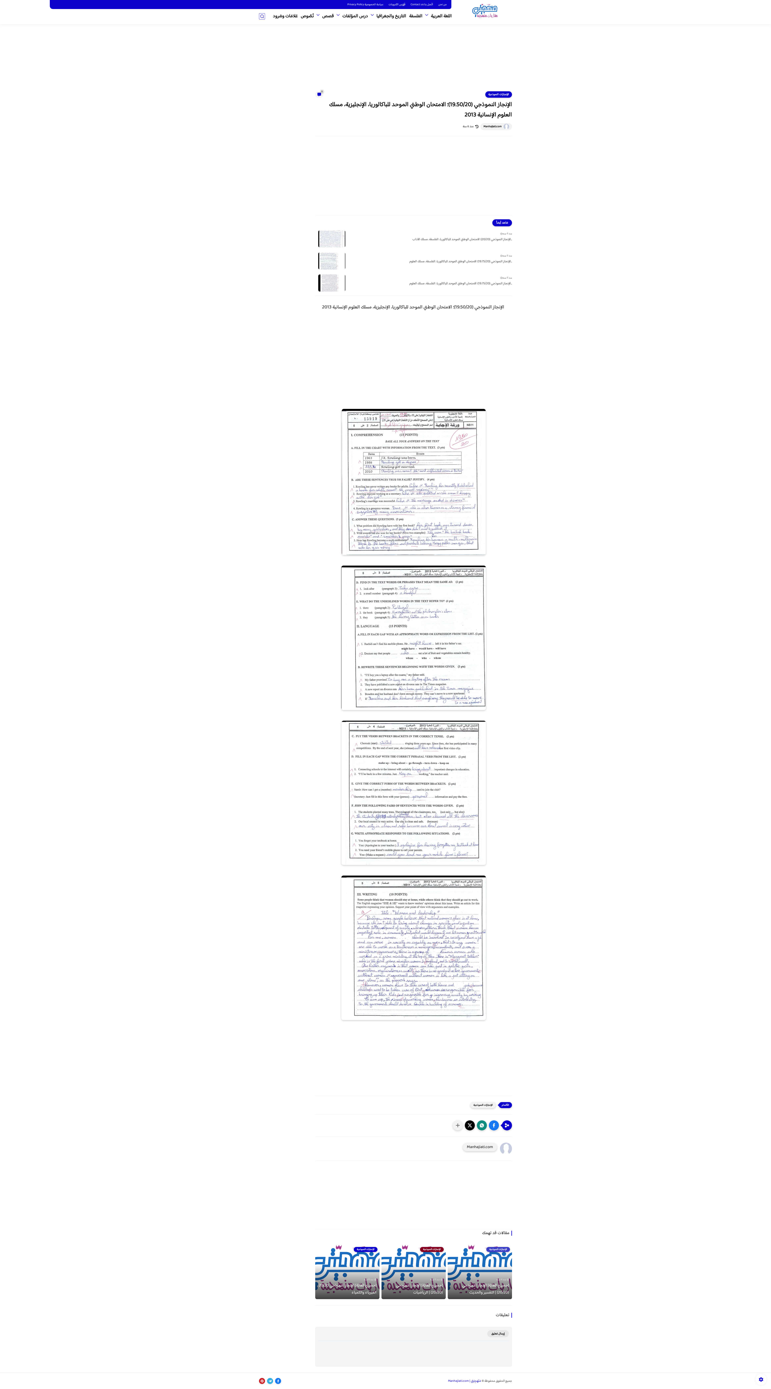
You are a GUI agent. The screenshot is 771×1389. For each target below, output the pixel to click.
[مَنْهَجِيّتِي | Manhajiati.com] (485, 12)
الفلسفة (415, 16)
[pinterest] (262, 1381)
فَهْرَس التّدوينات (397, 4)
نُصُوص (307, 16)
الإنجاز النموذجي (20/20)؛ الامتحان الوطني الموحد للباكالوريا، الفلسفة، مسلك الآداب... (462, 239)
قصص (328, 16)
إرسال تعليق (498, 1333)
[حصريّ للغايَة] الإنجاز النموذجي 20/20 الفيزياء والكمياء (347, 1289)
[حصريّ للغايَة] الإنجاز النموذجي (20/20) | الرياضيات (419, 1289)
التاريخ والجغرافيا (391, 16)
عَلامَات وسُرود (285, 16)
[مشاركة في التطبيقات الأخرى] (458, 1125)
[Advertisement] (385, 60)
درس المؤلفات (355, 16)
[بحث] (262, 16)
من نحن (442, 4)
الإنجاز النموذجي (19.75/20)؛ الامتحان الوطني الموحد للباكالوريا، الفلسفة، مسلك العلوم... (460, 261)
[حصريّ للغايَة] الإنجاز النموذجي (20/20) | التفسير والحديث (485, 1289)
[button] (494, 1125)
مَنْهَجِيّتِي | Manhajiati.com (464, 1381)
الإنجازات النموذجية (498, 94)
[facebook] (278, 1381)
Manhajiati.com (492, 126)
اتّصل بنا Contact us (422, 4)
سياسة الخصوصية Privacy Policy (365, 4)
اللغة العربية (441, 16)
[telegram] (270, 1381)
